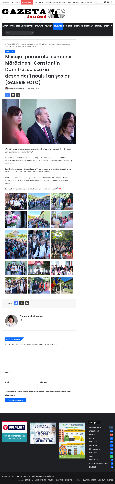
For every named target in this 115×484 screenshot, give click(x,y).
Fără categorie (94, 449)
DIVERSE (92, 467)
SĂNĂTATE (39, 26)
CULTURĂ (98, 26)
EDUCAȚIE (58, 26)
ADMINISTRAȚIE (27, 26)
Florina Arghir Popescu (16, 88)
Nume (8, 372)
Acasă (9, 44)
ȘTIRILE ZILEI (15, 26)
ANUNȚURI (93, 445)
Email (7, 382)
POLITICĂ (48, 26)
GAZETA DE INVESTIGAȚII (83, 26)
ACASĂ (5, 26)
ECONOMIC (67, 26)
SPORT (106, 26)
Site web (43, 382)
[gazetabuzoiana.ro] (33, 13)
